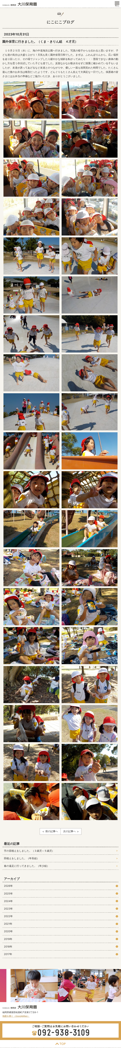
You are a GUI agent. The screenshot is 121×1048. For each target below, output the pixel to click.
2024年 (8, 901)
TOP (60, 1044)
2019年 (8, 939)
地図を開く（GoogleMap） (16, 1016)
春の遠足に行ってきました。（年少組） (26, 865)
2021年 (8, 923)
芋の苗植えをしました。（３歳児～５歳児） (29, 850)
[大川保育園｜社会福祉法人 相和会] (19, 4)
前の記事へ (51, 831)
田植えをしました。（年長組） (21, 858)
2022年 (8, 916)
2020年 (8, 931)
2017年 (8, 954)
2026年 (8, 885)
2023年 (8, 908)
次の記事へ (69, 831)
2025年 (8, 893)
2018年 (8, 946)
